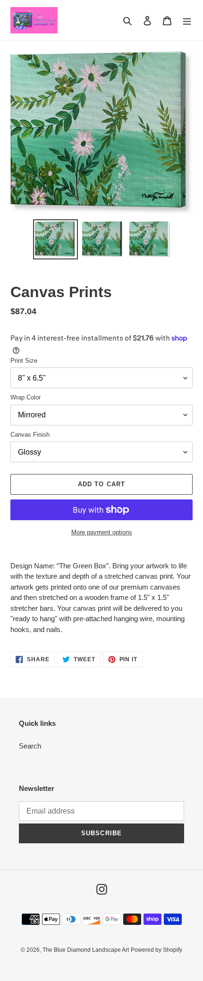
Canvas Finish (30, 434)
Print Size (23, 360)
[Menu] (187, 20)
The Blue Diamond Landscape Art (85, 950)
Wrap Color (25, 397)
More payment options (101, 532)
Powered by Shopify (156, 950)
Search (30, 746)
